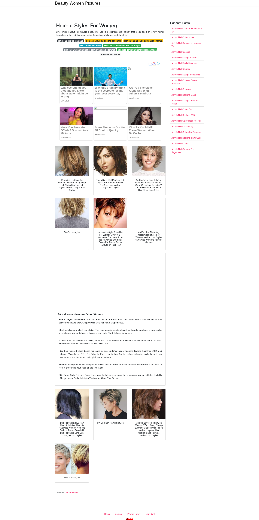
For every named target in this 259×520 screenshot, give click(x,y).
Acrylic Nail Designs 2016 (183, 114)
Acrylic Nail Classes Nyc (182, 126)
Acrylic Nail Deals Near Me (184, 63)
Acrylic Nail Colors (180, 143)
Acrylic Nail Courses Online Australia (184, 82)
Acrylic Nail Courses (180, 68)
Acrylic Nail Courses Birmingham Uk (186, 30)
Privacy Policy (133, 513)
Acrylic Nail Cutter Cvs (181, 109)
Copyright (150, 513)
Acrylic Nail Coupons (181, 89)
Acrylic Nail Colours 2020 (183, 37)
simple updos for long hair (70, 40)
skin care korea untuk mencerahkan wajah (137, 49)
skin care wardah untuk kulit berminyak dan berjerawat (89, 49)
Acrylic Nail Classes (180, 51)
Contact (118, 513)
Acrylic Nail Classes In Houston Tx (186, 44)
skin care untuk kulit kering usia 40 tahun (143, 40)
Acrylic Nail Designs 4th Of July (186, 137)
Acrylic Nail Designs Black (183, 94)
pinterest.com (72, 492)
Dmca (107, 513)
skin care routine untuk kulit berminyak (122, 45)
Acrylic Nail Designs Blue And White (185, 102)
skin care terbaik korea (90, 45)
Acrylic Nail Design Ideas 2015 (185, 74)
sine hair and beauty (110, 54)
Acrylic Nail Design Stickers (184, 57)
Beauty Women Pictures (77, 3)
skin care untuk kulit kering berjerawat (103, 40)
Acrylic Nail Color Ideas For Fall (186, 120)
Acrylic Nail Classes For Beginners (182, 151)
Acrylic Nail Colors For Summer (186, 132)
